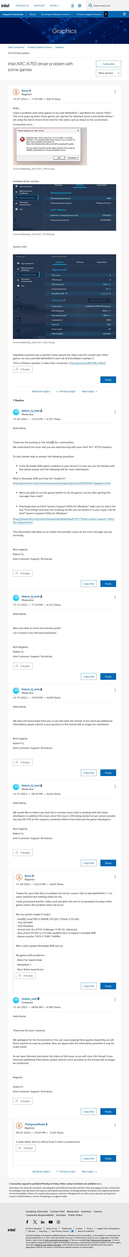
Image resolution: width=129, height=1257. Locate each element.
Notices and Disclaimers (101, 1239)
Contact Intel (57, 1211)
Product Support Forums (40, 47)
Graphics (59, 47)
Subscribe (108, 64)
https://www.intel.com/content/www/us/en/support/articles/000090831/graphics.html (62, 483)
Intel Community (16, 47)
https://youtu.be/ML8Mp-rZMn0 (87, 363)
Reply (108, 379)
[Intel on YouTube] (50, 1222)
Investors (86, 1211)
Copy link (89, 583)
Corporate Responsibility (40, 1215)
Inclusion (61, 1215)
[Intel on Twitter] (35, 1222)
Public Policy (75, 1215)
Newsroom (73, 1211)
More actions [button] (106, 73)
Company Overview (37, 1211)
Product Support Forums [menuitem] (89, 14)
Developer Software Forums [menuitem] (55, 14)
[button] (115, 92)
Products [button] (22, 5)
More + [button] (54, 5)
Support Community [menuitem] (13, 14)
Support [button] (39, 5)
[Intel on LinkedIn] (42, 1222)
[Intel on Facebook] (27, 1222)
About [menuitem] (33, 14)
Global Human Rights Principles (48, 1244)
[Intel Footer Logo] (12, 1229)
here (99, 1183)
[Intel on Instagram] (58, 1222)
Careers (98, 1211)
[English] (79, 5)
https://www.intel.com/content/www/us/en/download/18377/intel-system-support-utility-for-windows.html (64, 520)
